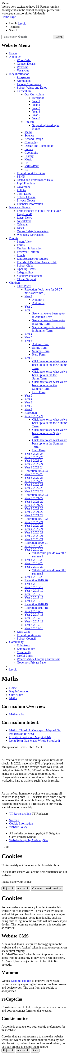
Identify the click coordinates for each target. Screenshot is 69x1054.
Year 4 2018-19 (34, 590)
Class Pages (24, 286)
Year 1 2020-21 (34, 539)
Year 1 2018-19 (34, 600)
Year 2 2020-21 (34, 535)
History (29, 156)
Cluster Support (26, 279)
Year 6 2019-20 (34, 546)
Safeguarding (25, 272)
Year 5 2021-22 (34, 501)
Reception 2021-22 (36, 518)
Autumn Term (40, 344)
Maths (28, 132)
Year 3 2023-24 (34, 460)
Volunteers (23, 645)
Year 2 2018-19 (34, 597)
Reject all (8, 888)
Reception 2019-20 (36, 580)
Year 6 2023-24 (34, 416)
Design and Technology (39, 145)
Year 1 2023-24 (34, 467)
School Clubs (25, 265)
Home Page (9, 16)
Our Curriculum (34, 94)
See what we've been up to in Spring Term (48, 322)
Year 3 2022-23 (34, 484)
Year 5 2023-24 (34, 453)
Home (13, 53)
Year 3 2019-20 (34, 563)
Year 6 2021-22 (34, 498)
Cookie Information (21, 823)
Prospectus (23, 77)
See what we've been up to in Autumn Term (48, 315)
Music (28, 159)
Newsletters (24, 221)
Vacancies (23, 70)
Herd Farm (38, 354)
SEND (21, 176)
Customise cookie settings (47, 888)
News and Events (19, 207)
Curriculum (24, 91)
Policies (21, 190)
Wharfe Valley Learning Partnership (38, 659)
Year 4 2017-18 (34, 621)
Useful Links (25, 655)
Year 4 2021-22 (34, 505)
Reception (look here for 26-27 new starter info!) (43, 291)
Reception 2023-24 (36, 470)
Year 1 (36, 101)
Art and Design (34, 138)
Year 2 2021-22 (34, 512)
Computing (31, 142)
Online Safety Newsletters (32, 231)
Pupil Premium (26, 183)
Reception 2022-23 (36, 494)
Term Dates (24, 193)
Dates (20, 227)
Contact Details (26, 63)
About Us (15, 56)
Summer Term (40, 351)
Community (16, 642)
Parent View (24, 241)
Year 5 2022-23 (34, 477)
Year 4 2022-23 (34, 481)
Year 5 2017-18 (34, 624)
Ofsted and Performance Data (35, 180)
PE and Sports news (29, 635)
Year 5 (36, 115)
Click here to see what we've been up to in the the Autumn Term (49, 365)
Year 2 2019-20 (34, 566)
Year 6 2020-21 (34, 522)
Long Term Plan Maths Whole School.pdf (34, 740)
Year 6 (36, 118)
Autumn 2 (38, 303)
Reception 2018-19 (36, 604)
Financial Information (30, 204)
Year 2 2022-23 (34, 488)
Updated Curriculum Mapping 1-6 (30, 737)
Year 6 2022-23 (34, 474)
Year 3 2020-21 (34, 532)
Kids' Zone (23, 631)
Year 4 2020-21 (34, 529)
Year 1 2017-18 (34, 611)
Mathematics (17, 714)
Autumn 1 (38, 299)
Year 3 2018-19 (34, 594)
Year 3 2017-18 (34, 618)
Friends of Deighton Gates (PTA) (37, 262)
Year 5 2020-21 (34, 525)
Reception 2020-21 (36, 542)
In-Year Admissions (29, 84)
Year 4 (36, 111)
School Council (26, 638)
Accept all (22, 888)
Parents (13, 238)
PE (26, 162)
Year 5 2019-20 (34, 549)
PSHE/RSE (32, 166)
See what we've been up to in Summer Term (48, 328)
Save (35, 1050)
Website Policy (18, 827)
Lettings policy (26, 648)
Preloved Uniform (28, 251)
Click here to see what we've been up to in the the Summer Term (49, 385)
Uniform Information (29, 248)
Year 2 (36, 104)
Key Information (19, 73)
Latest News (24, 217)
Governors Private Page (31, 662)
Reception (38, 97)
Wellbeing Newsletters (30, 234)
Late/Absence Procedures (32, 258)
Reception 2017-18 (36, 607)
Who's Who (24, 60)
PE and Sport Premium (31, 173)
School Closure (26, 197)
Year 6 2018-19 (34, 583)
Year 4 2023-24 (34, 457)
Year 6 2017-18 (34, 628)
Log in (22, 23)
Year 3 (36, 108)
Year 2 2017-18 (34, 614)
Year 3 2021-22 (34, 508)
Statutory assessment (29, 275)
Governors (23, 186)
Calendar (22, 224)
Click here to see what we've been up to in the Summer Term (49, 443)
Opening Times (26, 269)
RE (27, 169)
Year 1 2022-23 (34, 491)
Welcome (22, 67)
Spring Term (39, 347)
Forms (21, 245)
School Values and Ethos (32, 87)
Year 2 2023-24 (34, 464)
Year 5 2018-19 (34, 587)
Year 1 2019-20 (34, 577)
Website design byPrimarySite (28, 840)
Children (14, 282)
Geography (31, 152)
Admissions (24, 80)
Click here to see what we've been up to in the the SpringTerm (49, 375)
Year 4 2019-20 (34, 559)
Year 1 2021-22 (34, 515)
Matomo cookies (21, 980)
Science (29, 135)
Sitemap (14, 820)
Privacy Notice (26, 200)
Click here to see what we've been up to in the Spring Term (49, 433)
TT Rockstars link (20, 813)
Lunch (21, 255)
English (29, 121)
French (29, 149)
